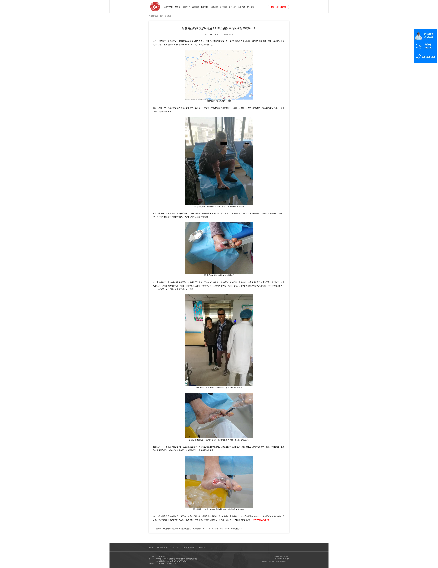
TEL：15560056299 (278, 7)
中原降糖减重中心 (162, 547)
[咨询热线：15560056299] (425, 45)
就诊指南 (250, 7)
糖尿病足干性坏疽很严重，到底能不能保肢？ (228, 529)
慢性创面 (232, 7)
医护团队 (205, 7)
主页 (161, 16)
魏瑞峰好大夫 (203, 547)
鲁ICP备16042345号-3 (282, 559)
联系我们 (162, 556)
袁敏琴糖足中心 (172, 7)
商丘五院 (175, 547)
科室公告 (186, 7)
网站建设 (264, 561)
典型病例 (195, 7)
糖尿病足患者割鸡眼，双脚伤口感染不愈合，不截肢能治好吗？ (181, 529)
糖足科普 (223, 7)
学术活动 (241, 7)
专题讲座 (214, 7)
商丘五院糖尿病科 (188, 547)
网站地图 (151, 556)
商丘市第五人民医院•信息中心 (278, 561)
